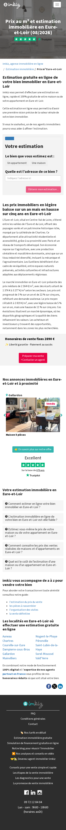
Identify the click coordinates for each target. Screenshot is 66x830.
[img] (12, 5)
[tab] (33, 505)
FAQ (33, 713)
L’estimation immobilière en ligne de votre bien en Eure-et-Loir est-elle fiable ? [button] (31, 518)
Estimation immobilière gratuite (33, 738)
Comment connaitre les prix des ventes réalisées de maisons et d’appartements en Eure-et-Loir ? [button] (32, 548)
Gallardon (9, 654)
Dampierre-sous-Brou (16, 649)
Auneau (7, 636)
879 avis (40, 470)
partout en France (14, 674)
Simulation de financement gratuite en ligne (33, 743)
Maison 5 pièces (16, 435)
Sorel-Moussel (44, 654)
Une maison (39, 163)
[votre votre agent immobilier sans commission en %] (12, 4)
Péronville (42, 641)
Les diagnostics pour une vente (33, 778)
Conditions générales (33, 719)
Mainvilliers (10, 658)
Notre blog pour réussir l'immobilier (33, 748)
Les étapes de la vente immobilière (33, 773)
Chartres (8, 641)
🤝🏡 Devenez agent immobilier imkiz (33, 759)
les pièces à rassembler (22, 606)
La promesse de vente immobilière (33, 783)
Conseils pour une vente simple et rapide (33, 767)
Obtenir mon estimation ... (43, 189)
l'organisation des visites (23, 610)
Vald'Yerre (42, 658)
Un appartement (17, 163)
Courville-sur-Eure (14, 645)
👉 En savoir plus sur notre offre (33, 449)
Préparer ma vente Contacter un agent (33, 358)
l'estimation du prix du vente (25, 602)
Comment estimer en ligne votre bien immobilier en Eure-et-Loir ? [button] (30, 505)
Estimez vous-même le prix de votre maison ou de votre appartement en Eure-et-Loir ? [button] (31, 532)
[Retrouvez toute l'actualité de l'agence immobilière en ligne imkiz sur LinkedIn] (33, 793)
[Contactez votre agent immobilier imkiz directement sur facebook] (26, 793)
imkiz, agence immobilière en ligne (23, 64)
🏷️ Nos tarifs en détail (33, 733)
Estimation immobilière (20, 69)
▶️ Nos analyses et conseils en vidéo (33, 754)
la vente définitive (19, 614)
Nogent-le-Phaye (46, 636)
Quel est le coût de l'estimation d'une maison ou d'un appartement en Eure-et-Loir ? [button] (31, 565)
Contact (33, 724)
